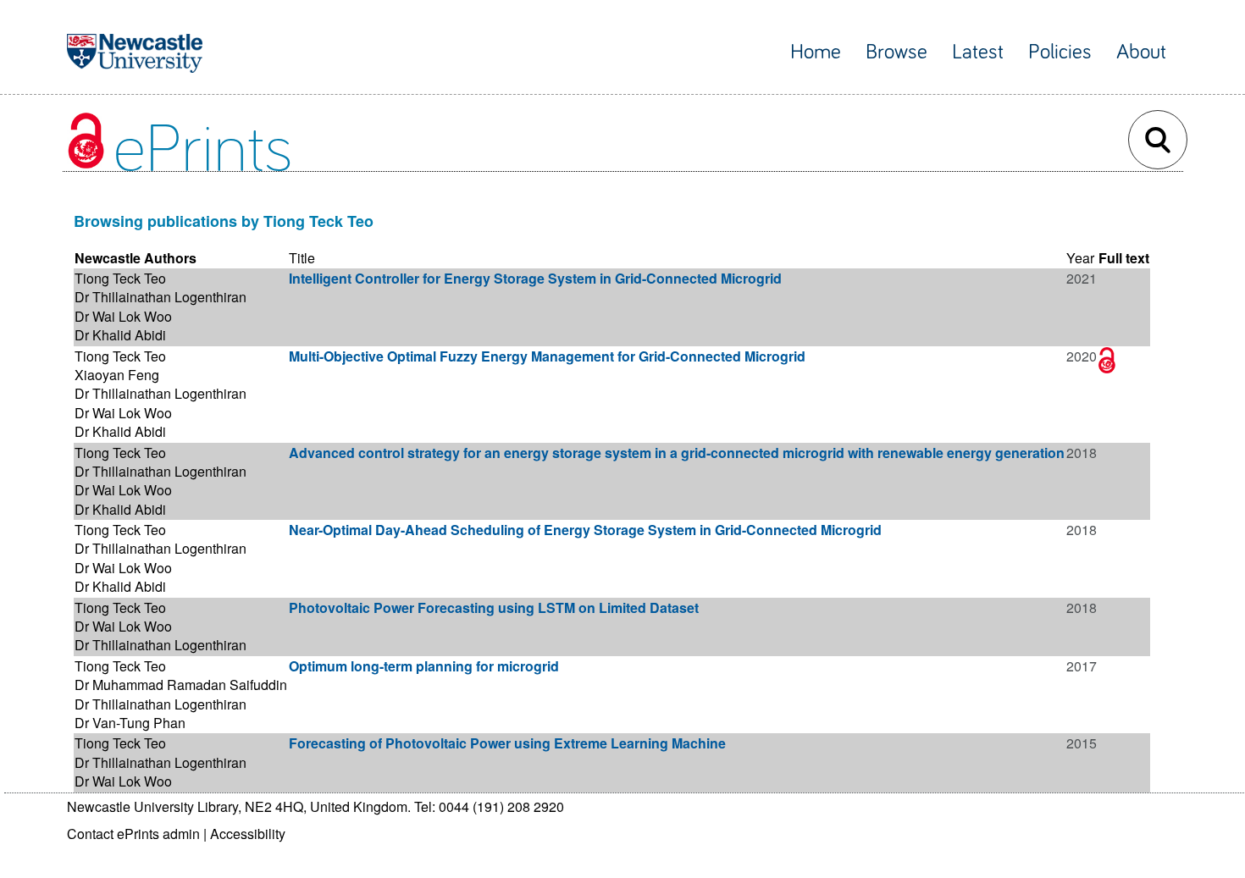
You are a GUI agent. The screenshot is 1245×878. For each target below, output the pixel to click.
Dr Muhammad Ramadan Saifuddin (181, 684)
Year (1080, 258)
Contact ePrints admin (133, 833)
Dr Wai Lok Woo (123, 316)
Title (302, 258)
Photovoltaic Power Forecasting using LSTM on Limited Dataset (494, 607)
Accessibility (247, 833)
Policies (1060, 52)
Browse (896, 52)
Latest (978, 52)
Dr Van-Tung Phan (130, 722)
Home (815, 52)
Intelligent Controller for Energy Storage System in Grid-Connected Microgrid (535, 278)
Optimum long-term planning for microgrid (424, 666)
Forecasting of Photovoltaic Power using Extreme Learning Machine (507, 743)
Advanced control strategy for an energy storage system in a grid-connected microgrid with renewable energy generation (677, 452)
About (1141, 52)
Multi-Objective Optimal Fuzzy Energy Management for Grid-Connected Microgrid (547, 356)
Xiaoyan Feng (117, 374)
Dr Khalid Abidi (120, 335)
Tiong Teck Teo (120, 278)
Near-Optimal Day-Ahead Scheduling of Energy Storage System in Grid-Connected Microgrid (585, 529)
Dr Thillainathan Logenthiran (160, 296)
